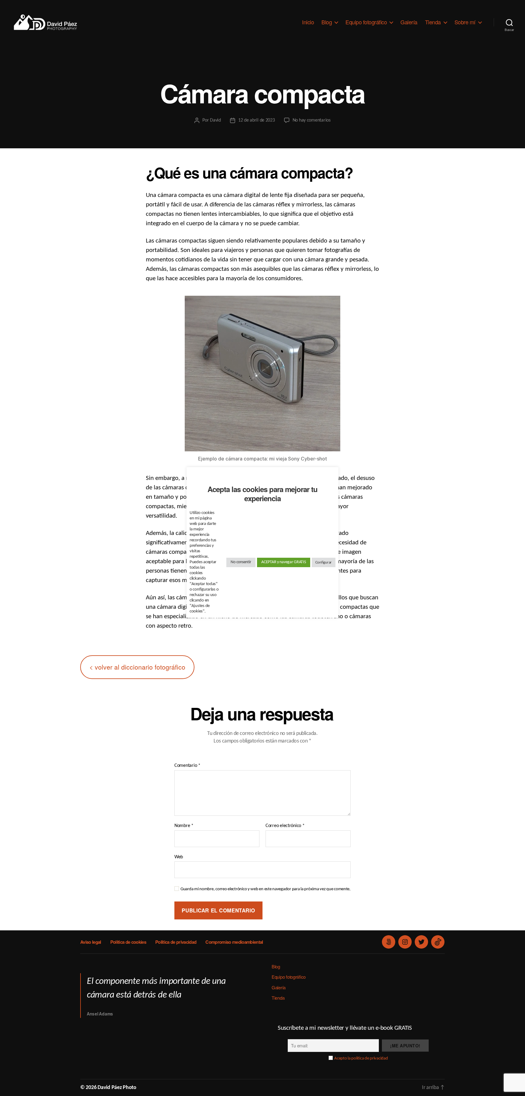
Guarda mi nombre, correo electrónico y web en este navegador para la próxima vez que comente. (265, 889)
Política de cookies (128, 942)
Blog (326, 22)
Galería (408, 22)
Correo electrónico (285, 825)
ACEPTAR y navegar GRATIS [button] (283, 562)
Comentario (187, 765)
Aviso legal (90, 942)
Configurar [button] (323, 562)
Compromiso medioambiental (234, 942)
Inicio (308, 22)
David (215, 120)
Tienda (433, 22)
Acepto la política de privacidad (361, 1058)
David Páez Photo (117, 1088)
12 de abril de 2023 (256, 120)
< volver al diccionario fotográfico (137, 666)
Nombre (184, 825)
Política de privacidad (175, 942)
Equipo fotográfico (366, 22)
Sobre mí (465, 22)
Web (178, 857)
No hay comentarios (312, 120)
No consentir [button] (241, 562)
